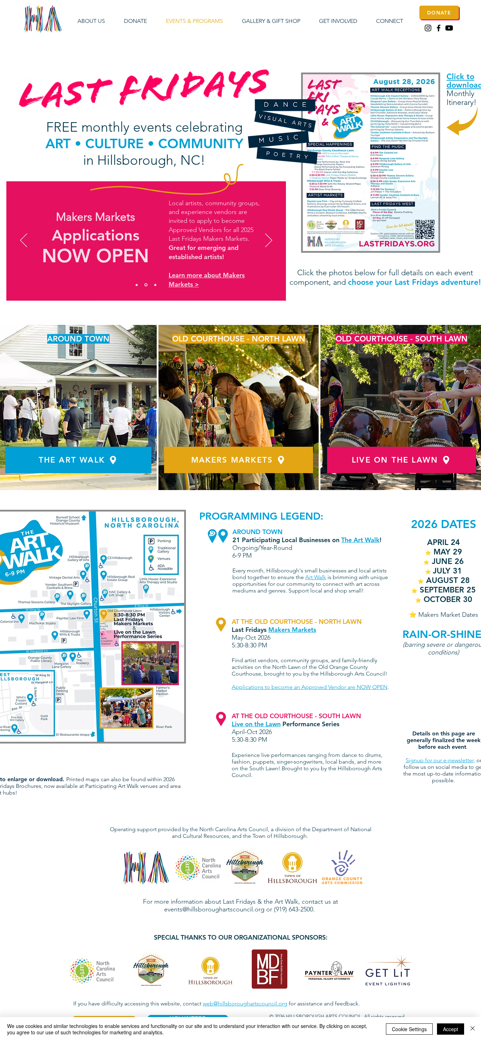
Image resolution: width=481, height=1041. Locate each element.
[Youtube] (449, 28)
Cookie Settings (409, 1029)
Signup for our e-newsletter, (440, 760)
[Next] (268, 240)
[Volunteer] (155, 285)
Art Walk (315, 577)
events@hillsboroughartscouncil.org (214, 909)
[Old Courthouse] (137, 285)
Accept (450, 1029)
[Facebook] (438, 28)
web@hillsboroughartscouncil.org (245, 1003)
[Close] (472, 1029)
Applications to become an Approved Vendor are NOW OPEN (309, 687)
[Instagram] (428, 28)
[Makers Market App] (146, 285)
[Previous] (23, 240)
